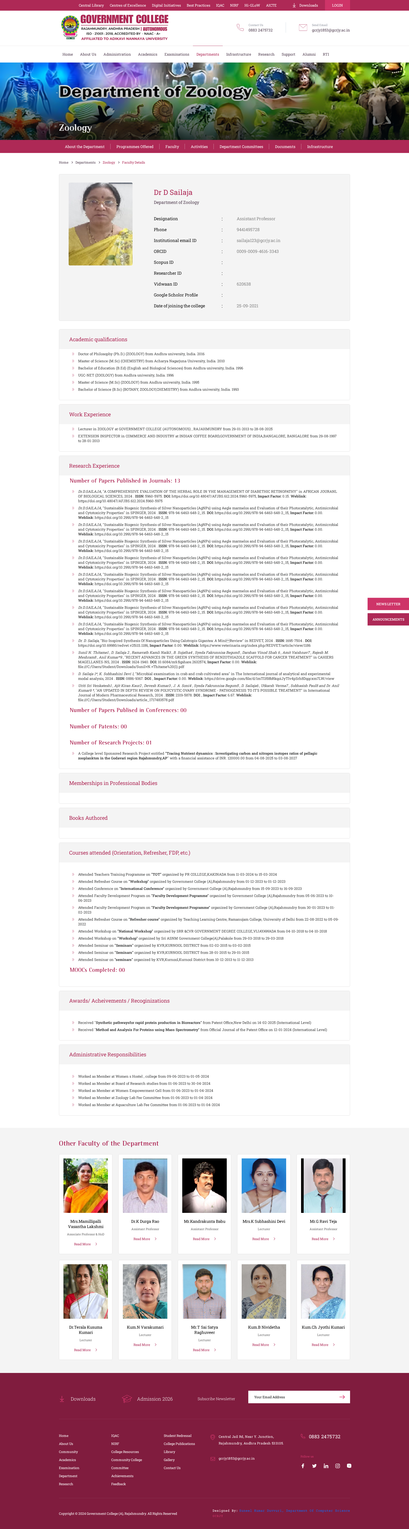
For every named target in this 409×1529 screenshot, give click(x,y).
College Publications (179, 1443)
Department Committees (241, 146)
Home (63, 162)
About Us (66, 1443)
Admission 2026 (155, 1399)
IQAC (220, 5)
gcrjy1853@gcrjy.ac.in (331, 29)
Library (169, 1451)
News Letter (388, 603)
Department (68, 1476)
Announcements (388, 619)
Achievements (122, 1476)
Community (68, 1451)
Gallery (169, 1459)
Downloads (308, 5)
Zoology (109, 162)
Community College (126, 1459)
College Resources (125, 1451)
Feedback (118, 1484)
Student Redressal (177, 1435)
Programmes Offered (135, 146)
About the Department (85, 146)
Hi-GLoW (252, 5)
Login (337, 5)
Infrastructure (320, 146)
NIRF (234, 5)
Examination (69, 1468)
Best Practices (198, 5)
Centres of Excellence (128, 5)
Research (66, 1484)
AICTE (271, 5)
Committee (120, 1468)
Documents (285, 146)
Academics (67, 1459)
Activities (199, 146)
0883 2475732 (261, 29)
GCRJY (218, 1516)
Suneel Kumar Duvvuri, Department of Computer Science (294, 1511)
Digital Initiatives (166, 5)
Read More (82, 1244)
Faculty (172, 146)
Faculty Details (133, 162)
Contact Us (172, 1468)
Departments (86, 162)
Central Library (91, 5)
